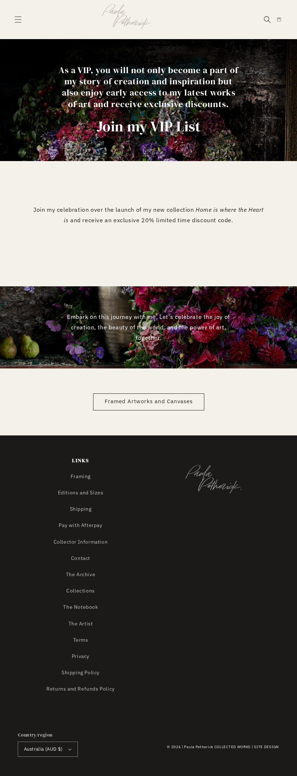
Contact (80, 558)
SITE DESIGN (266, 747)
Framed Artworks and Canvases (149, 401)
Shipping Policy (81, 672)
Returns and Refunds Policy (80, 689)
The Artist (80, 623)
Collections (80, 590)
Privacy (80, 656)
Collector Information (81, 542)
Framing (81, 476)
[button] (18, 19)
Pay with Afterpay (80, 525)
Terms (80, 640)
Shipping (81, 509)
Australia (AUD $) (43, 749)
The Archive (81, 574)
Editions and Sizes (81, 492)
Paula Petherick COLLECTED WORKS (217, 747)
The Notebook (80, 607)
